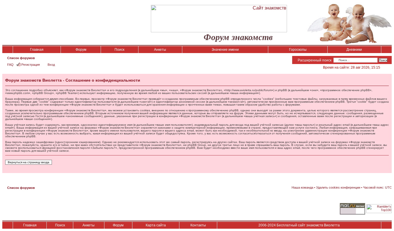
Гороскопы (298, 50)
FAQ (10, 64)
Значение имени (225, 50)
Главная (37, 50)
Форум (81, 50)
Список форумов (21, 58)
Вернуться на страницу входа (28, 162)
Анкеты (160, 50)
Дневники (354, 50)
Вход (51, 64)
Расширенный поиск (314, 60)
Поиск (119, 50)
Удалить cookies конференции (338, 187)
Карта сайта (156, 225)
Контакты (198, 225)
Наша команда (302, 187)
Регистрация (30, 64)
